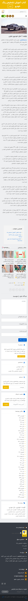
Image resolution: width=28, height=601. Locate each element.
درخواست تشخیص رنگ (21, 543)
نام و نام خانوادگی (22, 317)
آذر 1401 (22, 450)
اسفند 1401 (21, 444)
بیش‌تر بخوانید (21, 356)
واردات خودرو (8, 514)
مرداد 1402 (21, 433)
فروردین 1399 (21, 497)
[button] (13, 16)
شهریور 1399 (21, 488)
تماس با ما (24, 546)
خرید (10, 6)
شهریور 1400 (21, 467)
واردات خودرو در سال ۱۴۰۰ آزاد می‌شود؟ (15, 235)
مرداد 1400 (21, 469)
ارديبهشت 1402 (20, 439)
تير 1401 (22, 454)
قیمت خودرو (20, 507)
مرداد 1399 (21, 491)
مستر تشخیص (11, 512)
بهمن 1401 (22, 446)
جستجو (6, 387)
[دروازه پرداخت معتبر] (24, 533)
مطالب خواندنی (20, 367)
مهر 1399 (22, 486)
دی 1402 (22, 422)
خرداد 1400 (21, 473)
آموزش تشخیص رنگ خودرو (15, 371)
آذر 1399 (22, 482)
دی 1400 (22, 459)
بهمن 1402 (21, 420)
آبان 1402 (22, 426)
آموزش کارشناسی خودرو (19, 514)
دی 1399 (22, 480)
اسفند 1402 (21, 418)
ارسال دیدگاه (23, 340)
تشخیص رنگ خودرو (20, 512)
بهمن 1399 (21, 478)
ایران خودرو (9, 510)
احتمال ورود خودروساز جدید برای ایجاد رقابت (14, 239)
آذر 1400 (22, 461)
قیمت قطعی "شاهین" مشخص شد (14, 232)
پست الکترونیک (23, 324)
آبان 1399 (22, 484)
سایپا (12, 514)
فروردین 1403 (21, 416)
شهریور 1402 (21, 431)
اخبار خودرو (11, 283)
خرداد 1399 (21, 495)
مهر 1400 (22, 465)
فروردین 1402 (21, 441)
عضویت (6, 404)
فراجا (16, 285)
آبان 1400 (22, 463)
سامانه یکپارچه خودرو (20, 516)
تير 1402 (22, 435)
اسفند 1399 (21, 476)
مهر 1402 (22, 429)
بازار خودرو (12, 507)
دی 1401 (22, 448)
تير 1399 (22, 493)
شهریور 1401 (21, 452)
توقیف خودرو (20, 285)
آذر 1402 (22, 424)
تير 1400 (22, 471)
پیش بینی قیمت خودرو (19, 510)
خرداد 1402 (21, 437)
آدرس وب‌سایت (23, 331)
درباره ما (25, 548)
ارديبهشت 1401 (20, 456)
